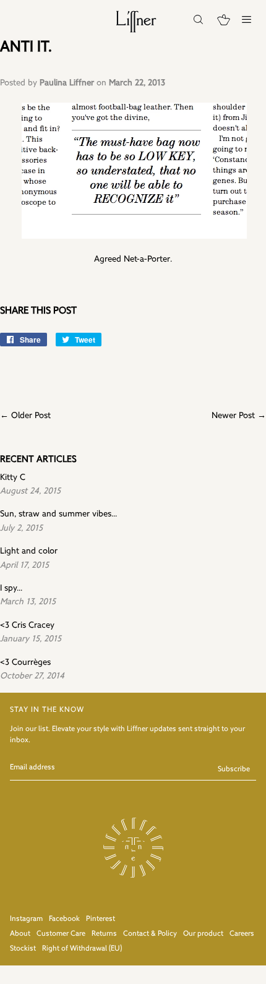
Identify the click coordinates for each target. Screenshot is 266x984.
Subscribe (234, 769)
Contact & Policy (150, 934)
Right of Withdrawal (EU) (82, 948)
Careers (242, 934)
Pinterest (100, 919)
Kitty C (12, 478)
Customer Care (60, 934)
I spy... (11, 588)
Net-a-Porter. (148, 259)
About (20, 934)
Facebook (64, 919)
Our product (203, 934)
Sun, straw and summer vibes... (58, 514)
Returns (104, 934)
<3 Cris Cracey (27, 625)
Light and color (29, 551)
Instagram (26, 919)
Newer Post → (239, 416)
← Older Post (25, 416)
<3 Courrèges (25, 662)
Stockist (23, 948)
